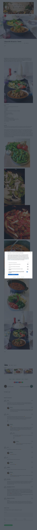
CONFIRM (13, 274)
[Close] (31, 253)
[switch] (27, 264)
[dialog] (18, 265)
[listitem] (18, 262)
